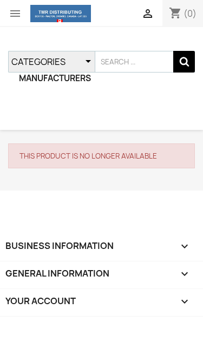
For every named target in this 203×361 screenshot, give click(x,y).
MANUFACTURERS (55, 78)
